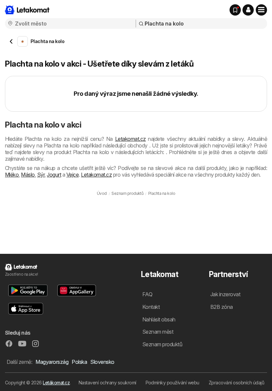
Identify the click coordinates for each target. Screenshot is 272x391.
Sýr (40, 174)
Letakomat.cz (130, 139)
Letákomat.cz (56, 382)
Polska (79, 362)
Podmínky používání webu (172, 382)
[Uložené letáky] (235, 10)
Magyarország (51, 362)
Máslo (27, 174)
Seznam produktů (162, 344)
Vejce (72, 174)
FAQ (147, 294)
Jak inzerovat (225, 294)
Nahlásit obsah (158, 319)
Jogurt (54, 174)
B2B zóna (221, 307)
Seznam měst (157, 331)
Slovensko (102, 362)
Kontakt (151, 307)
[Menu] (261, 10)
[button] (248, 10)
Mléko (12, 174)
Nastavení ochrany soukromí (107, 382)
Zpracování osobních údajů (236, 382)
